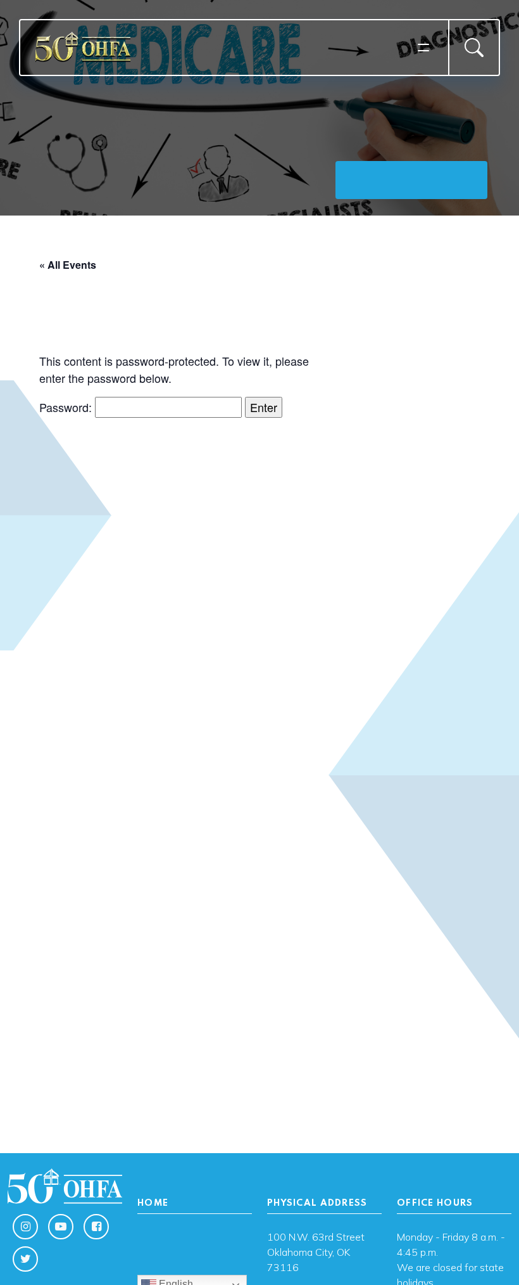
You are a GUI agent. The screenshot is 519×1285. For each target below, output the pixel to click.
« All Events (67, 264)
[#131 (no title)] (194, 1262)
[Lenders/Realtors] (194, 1236)
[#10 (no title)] (194, 1231)
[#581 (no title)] (194, 1267)
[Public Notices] (194, 1272)
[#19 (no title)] (194, 1252)
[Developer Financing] (194, 1246)
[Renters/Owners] (194, 1241)
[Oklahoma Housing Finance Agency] (222, 46)
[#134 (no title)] (194, 1257)
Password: (67, 407)
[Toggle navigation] (423, 47)
